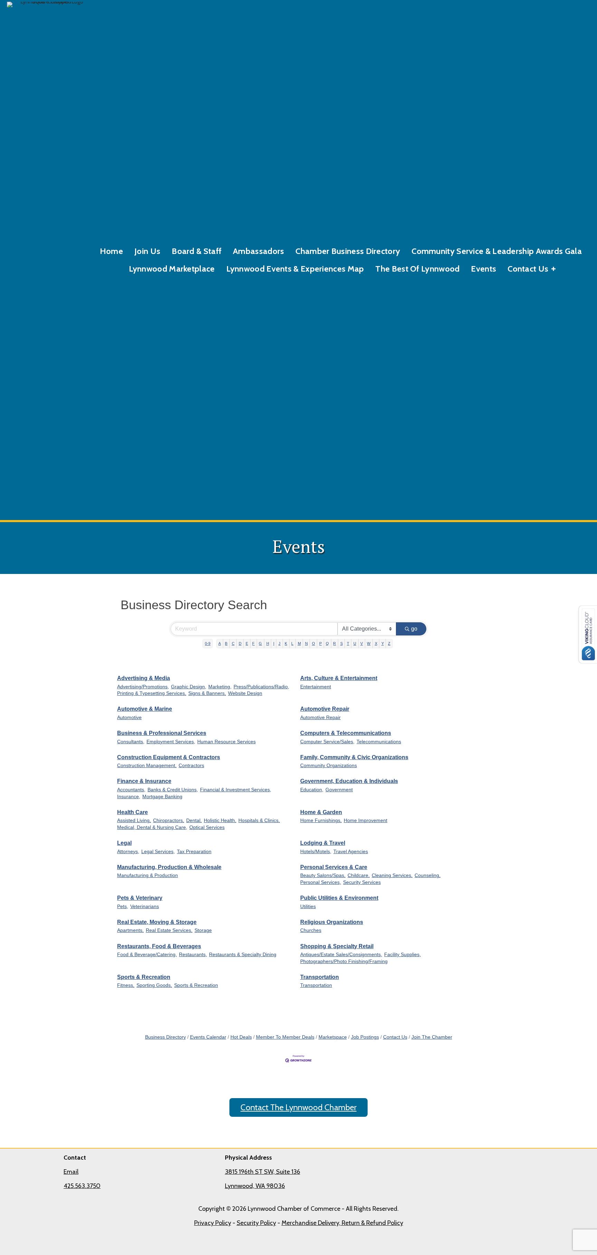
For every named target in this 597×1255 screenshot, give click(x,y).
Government (339, 789)
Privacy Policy (212, 1223)
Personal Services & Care (333, 867)
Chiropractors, (168, 820)
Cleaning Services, (392, 875)
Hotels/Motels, (315, 851)
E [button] (247, 643)
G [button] (260, 643)
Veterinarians (144, 906)
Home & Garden (321, 812)
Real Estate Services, (169, 930)
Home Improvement (365, 820)
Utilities (308, 906)
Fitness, (125, 985)
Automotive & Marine (144, 709)
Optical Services (207, 827)
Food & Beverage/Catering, (147, 954)
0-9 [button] (207, 643)
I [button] (273, 643)
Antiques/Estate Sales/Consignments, (341, 954)
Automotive (129, 717)
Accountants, (131, 789)
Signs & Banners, (207, 693)
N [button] (306, 643)
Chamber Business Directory (347, 251)
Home (111, 251)
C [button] (233, 643)
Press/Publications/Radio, (261, 686)
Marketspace (333, 1037)
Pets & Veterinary (139, 898)
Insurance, (128, 796)
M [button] (299, 643)
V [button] (361, 643)
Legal (124, 843)
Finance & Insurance (144, 781)
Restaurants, (193, 954)
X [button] (376, 643)
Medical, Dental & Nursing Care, (152, 827)
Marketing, (219, 686)
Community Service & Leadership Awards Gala (496, 251)
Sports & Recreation (143, 977)
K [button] (286, 643)
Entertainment (315, 686)
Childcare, (359, 875)
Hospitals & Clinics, (259, 820)
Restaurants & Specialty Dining (242, 954)
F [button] (253, 643)
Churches (310, 930)
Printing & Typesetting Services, (151, 693)
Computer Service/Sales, (327, 741)
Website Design (245, 693)
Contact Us (528, 269)
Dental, (194, 820)
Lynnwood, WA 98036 (255, 1186)
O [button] (313, 643)
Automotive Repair (324, 709)
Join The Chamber (431, 1037)
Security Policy (256, 1223)
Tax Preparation (194, 851)
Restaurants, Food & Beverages (159, 946)
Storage (203, 930)
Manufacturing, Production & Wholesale (169, 867)
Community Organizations (328, 765)
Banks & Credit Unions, (173, 789)
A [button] (219, 643)
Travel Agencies (350, 851)
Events (483, 269)
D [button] (240, 643)
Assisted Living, (134, 820)
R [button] (334, 643)
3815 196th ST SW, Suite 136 (262, 1172)
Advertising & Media (143, 678)
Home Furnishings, (321, 820)
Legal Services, (158, 851)
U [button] (354, 643)
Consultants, (130, 741)
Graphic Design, (188, 686)
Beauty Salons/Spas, (322, 875)
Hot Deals (241, 1037)
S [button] (341, 643)
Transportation (319, 977)
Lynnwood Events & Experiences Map (295, 269)
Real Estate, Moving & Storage (157, 922)
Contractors (191, 765)
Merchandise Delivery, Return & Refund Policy (342, 1223)
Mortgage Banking (162, 796)
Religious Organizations (331, 922)
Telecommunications (379, 741)
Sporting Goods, (154, 985)
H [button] (267, 643)
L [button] (292, 643)
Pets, (122, 906)
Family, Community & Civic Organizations (354, 757)
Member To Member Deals (285, 1037)
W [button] (368, 643)
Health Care (132, 812)
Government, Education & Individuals (349, 781)
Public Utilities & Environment (339, 898)
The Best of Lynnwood (417, 269)
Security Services (362, 882)
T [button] (348, 643)
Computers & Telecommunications (345, 733)
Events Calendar (208, 1037)
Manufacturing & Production (147, 875)
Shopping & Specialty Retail (336, 946)
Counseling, (427, 875)
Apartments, (130, 930)
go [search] (414, 629)
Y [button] (382, 643)
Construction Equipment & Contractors (168, 757)
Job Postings (365, 1037)
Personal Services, (320, 882)
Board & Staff (196, 251)
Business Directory (165, 1037)
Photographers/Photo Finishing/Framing (344, 961)
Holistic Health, (220, 820)
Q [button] (327, 643)
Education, (311, 789)
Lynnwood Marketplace (172, 269)
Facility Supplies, (402, 954)
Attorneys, (128, 851)
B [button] (226, 643)
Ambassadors (258, 251)
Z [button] (389, 643)
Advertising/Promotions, (143, 686)
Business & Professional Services (161, 733)
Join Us (147, 251)
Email (71, 1172)
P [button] (320, 643)
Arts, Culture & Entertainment (338, 678)
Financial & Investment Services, (235, 789)
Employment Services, (170, 741)
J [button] (279, 643)
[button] (553, 269)
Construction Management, (147, 765)
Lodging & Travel (322, 843)
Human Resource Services (226, 741)
